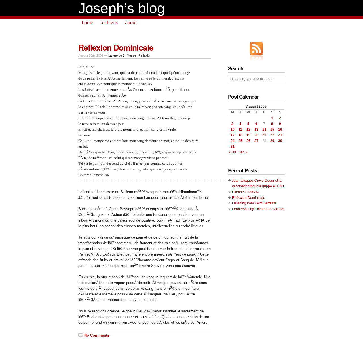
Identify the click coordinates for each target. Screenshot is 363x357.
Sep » (243, 152)
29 (272, 141)
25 (240, 141)
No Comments (96, 335)
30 (280, 141)
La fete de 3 (116, 55)
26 (248, 141)
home (87, 22)
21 (264, 135)
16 (280, 129)
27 (256, 141)
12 (248, 129)
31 (233, 147)
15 (272, 129)
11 (240, 129)
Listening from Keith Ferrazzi (254, 203)
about (130, 22)
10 (233, 129)
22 (272, 135)
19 (248, 135)
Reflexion (144, 55)
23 (280, 135)
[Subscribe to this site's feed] (256, 48)
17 (233, 135)
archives (109, 22)
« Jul (232, 152)
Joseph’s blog (121, 8)
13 (256, 129)
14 (264, 129)
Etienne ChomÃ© (245, 192)
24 (233, 141)
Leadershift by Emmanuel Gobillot (258, 209)
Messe (131, 55)
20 (256, 135)
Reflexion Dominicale (115, 47)
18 (240, 135)
